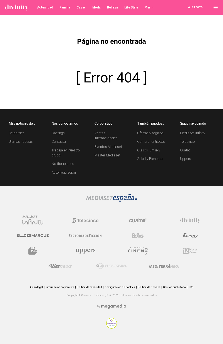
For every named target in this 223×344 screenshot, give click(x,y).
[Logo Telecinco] (85, 220)
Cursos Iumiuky (148, 150)
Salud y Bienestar (150, 159)
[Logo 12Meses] (190, 251)
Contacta (59, 141)
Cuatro (185, 150)
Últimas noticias (21, 141)
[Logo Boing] (138, 235)
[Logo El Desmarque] (33, 235)
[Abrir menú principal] (215, 7)
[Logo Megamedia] (113, 306)
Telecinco (187, 141)
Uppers (185, 159)
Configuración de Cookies (120, 287)
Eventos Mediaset (108, 147)
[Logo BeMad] (32, 250)
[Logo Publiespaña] (111, 266)
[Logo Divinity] (190, 220)
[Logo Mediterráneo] (164, 266)
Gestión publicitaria (174, 287)
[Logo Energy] (190, 235)
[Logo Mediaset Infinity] (32, 220)
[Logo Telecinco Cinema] (138, 251)
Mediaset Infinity (192, 133)
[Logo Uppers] (85, 250)
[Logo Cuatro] (138, 220)
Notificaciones (63, 164)
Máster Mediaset (107, 155)
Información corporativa (60, 287)
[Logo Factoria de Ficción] (85, 235)
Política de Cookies (149, 287)
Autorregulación (64, 172)
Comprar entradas (151, 141)
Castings (58, 133)
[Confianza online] (111, 327)
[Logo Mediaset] (111, 200)
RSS (191, 287)
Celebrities (17, 133)
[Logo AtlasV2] (59, 266)
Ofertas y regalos (150, 133)
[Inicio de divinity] (17, 7)
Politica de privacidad (89, 287)
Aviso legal (36, 287)
